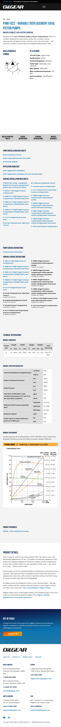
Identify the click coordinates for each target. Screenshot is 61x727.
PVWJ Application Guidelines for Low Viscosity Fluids (22, 174)
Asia (31, 696)
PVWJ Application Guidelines (14, 171)
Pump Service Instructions (13, 252)
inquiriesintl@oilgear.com (40, 710)
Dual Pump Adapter (10, 162)
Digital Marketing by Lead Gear (41, 722)
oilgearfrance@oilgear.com (41, 679)
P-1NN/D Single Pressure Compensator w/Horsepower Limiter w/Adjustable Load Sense (43, 221)
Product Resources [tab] (53, 138)
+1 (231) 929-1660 (9, 677)
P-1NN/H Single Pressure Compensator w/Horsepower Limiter (42, 197)
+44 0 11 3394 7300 (10, 706)
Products (16, 657)
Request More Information (30, 115)
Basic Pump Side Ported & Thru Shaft (17, 158)
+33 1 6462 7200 (36, 675)
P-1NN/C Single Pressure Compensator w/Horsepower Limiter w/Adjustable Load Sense (43, 213)
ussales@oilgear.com (11, 691)
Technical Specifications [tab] (38, 138)
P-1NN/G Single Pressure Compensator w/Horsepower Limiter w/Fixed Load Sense (42, 205)
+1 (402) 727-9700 (10, 687)
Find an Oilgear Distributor (30, 122)
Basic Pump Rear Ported (12, 155)
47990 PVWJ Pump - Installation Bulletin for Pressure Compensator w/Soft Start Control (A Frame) (16, 185)
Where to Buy (27, 657)
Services (38, 657)
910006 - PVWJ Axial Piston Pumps (16, 531)
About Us (6, 657)
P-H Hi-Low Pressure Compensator (44, 226)
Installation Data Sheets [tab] (7, 138)
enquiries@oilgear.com (12, 710)
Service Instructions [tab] (23, 138)
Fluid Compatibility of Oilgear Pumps (37, 588)
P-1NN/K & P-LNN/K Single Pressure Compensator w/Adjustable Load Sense (16, 212)
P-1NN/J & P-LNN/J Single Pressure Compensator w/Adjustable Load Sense (16, 204)
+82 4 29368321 (36, 706)
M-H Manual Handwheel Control (43, 183)
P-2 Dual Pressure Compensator (43, 186)
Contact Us (12, 634)
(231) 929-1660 (7, 1)
